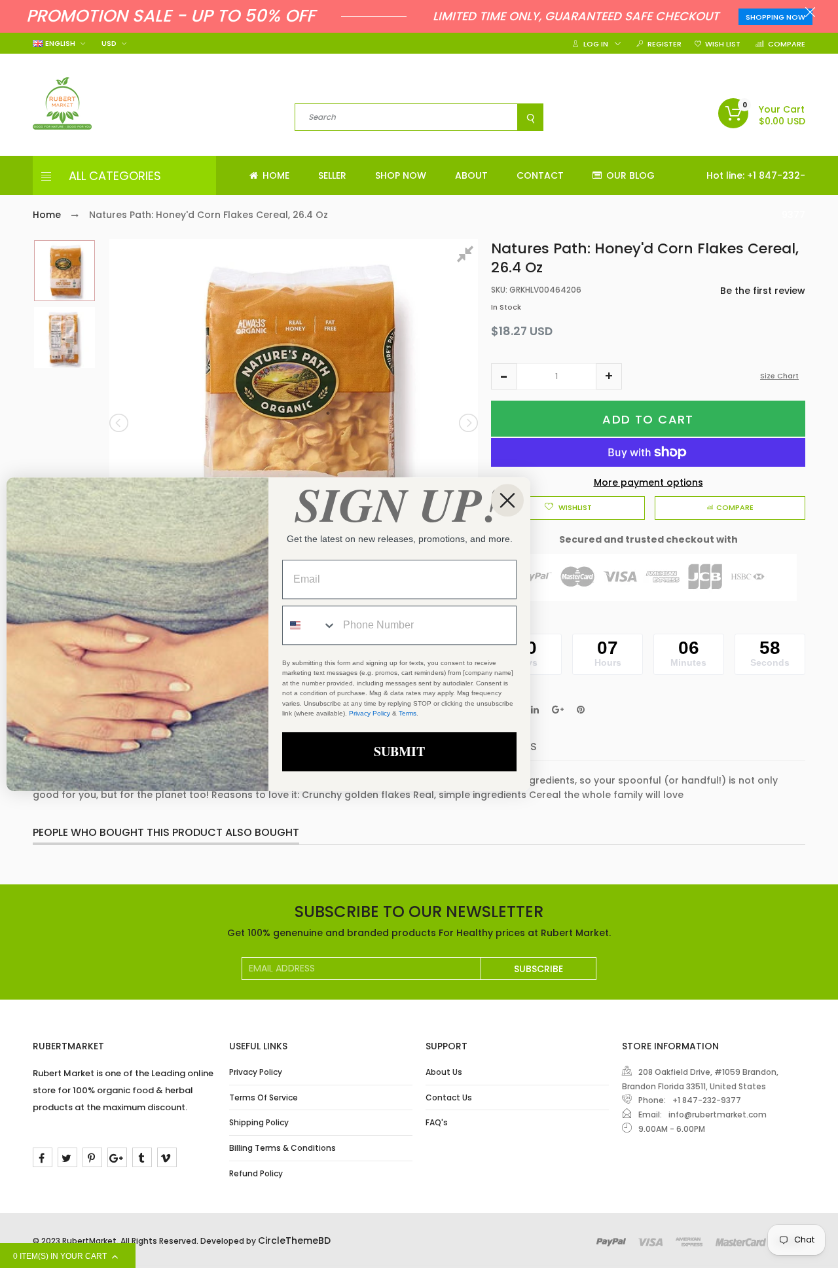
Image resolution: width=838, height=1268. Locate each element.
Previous (119, 422)
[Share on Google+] (558, 709)
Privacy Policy (255, 1072)
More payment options (648, 482)
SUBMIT (399, 751)
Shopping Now (775, 17)
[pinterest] (92, 1157)
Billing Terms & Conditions (282, 1147)
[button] (504, 376)
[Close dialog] (507, 500)
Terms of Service (263, 1097)
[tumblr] (142, 1157)
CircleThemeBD (294, 1240)
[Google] (117, 1157)
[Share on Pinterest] (581, 709)
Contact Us (449, 1097)
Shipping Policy (259, 1122)
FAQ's (437, 1122)
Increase (609, 376)
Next (467, 422)
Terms (407, 713)
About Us (444, 1072)
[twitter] (67, 1157)
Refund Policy (256, 1173)
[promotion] (810, 14)
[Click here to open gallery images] (467, 255)
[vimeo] (167, 1157)
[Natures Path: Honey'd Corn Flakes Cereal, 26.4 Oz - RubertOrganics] (64, 271)
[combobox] (310, 625)
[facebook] (42, 1157)
